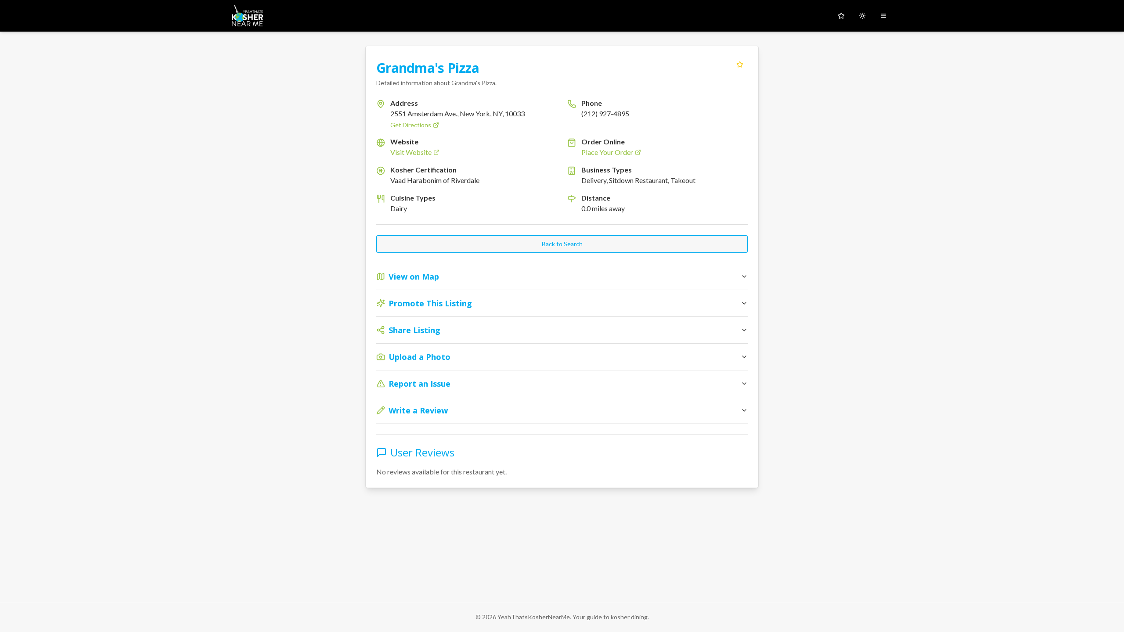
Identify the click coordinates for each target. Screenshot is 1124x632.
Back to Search (562, 244)
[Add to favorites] (740, 64)
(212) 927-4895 (605, 113)
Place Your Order (607, 152)
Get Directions (410, 125)
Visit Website (411, 152)
